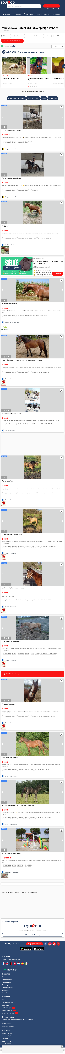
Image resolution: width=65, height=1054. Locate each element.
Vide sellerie (5, 990)
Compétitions (53, 98)
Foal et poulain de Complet (16, 98)
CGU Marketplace (7, 1043)
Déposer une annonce (52, 6)
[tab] (28, 86)
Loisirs (44, 98)
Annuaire (57, 14)
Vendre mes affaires (7, 1002)
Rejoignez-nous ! (34, 944)
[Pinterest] (58, 944)
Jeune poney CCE (33, 98)
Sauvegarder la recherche (13, 41)
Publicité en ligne (6, 1007)
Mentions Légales (7, 1036)
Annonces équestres (8, 987)
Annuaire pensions (7, 985)
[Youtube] (54, 944)
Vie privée (5, 1038)
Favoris (47, 11)
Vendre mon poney (12, 674)
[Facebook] (45, 944)
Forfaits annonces (7, 1010)
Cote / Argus (5, 1005)
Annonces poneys (7, 979)
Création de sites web (8, 1013)
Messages (53, 11)
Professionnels (8, 46)
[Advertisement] (32, 21)
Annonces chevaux (7, 977)
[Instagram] (50, 944)
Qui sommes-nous (7, 1033)
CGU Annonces (6, 1041)
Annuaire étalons (6, 982)
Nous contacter (6, 1023)
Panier (62, 11)
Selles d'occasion (43, 14)
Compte (58, 11)
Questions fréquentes (8, 1026)
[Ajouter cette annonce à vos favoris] (61, 106)
